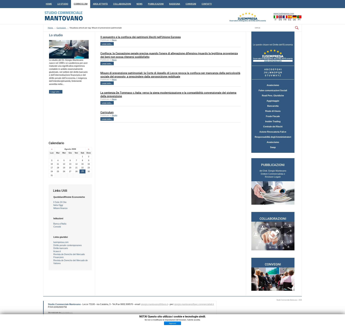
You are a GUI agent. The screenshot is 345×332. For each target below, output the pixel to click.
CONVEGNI (273, 264)
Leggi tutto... (107, 44)
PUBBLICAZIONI (273, 165)
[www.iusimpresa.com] (247, 17)
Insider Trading (273, 121)
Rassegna (174, 4)
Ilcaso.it (57, 251)
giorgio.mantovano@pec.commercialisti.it (194, 304)
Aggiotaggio (273, 101)
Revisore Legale (273, 177)
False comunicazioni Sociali (273, 90)
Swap (273, 147)
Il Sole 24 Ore (59, 202)
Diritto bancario (60, 248)
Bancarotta (273, 106)
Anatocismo (273, 85)
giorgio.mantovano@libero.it (154, 304)
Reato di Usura (272, 111)
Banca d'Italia (59, 224)
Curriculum (80, 4)
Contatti (207, 4)
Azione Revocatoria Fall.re (272, 132)
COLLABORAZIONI (273, 219)
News (139, 4)
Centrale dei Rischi (272, 126)
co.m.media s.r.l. (67, 313)
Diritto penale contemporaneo (67, 245)
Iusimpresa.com (60, 242)
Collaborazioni (122, 4)
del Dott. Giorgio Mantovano (273, 171)
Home (49, 4)
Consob (57, 227)
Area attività (100, 4)
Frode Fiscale (273, 116)
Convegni (191, 4)
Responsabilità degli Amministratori (273, 137)
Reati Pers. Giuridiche (273, 95)
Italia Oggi (58, 205)
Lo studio (62, 4)
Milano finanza (60, 208)
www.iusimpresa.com (284, 13)
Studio (114, 115)
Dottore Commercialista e (273, 174)
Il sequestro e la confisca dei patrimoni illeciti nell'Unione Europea (140, 37)
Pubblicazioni (156, 4)
